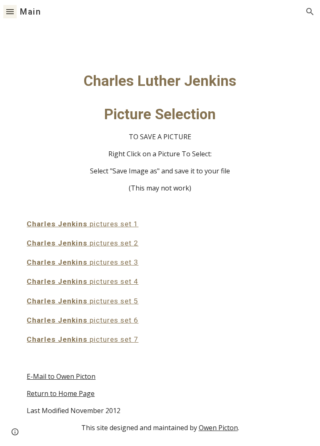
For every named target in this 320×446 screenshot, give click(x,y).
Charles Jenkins (58, 224)
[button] (10, 11)
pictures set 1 (114, 224)
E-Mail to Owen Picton (61, 376)
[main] (159, 234)
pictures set (112, 243)
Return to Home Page (61, 393)
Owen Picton (218, 427)
